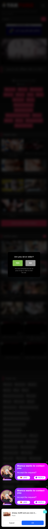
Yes (17, 263)
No (30, 263)
